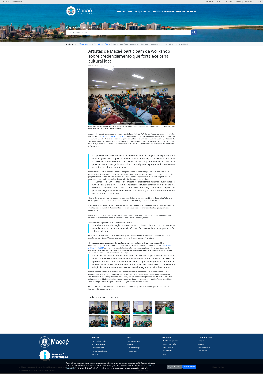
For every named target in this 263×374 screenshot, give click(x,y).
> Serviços (95, 354)
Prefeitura (119, 11)
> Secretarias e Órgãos (99, 341)
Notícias (146, 11)
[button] (98, 307)
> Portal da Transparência (170, 341)
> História (130, 344)
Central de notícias (101, 44)
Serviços (138, 11)
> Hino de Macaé (132, 351)
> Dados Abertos (167, 351)
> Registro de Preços (203, 347)
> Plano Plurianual (167, 347)
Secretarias (191, 11)
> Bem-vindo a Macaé (133, 341)
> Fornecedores (202, 351)
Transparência (168, 11)
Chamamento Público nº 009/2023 (112, 136)
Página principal (85, 44)
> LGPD (164, 354)
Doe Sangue (180, 11)
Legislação (156, 11)
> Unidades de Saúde (98, 344)
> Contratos (200, 344)
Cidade (129, 11)
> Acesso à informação (169, 344)
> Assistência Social (98, 348)
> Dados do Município (133, 348)
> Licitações (200, 341)
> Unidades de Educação (99, 351)
